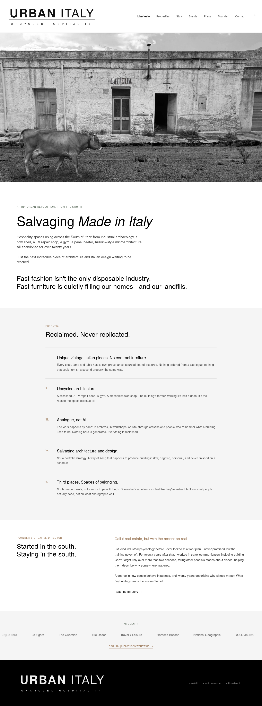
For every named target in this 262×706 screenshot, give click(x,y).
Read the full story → (128, 591)
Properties (163, 16)
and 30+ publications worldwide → (131, 646)
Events (193, 16)
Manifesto (143, 16)
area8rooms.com (211, 683)
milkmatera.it (233, 683)
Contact (240, 16)
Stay (179, 16)
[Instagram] (253, 16)
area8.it (193, 683)
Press (207, 16)
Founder (223, 16)
